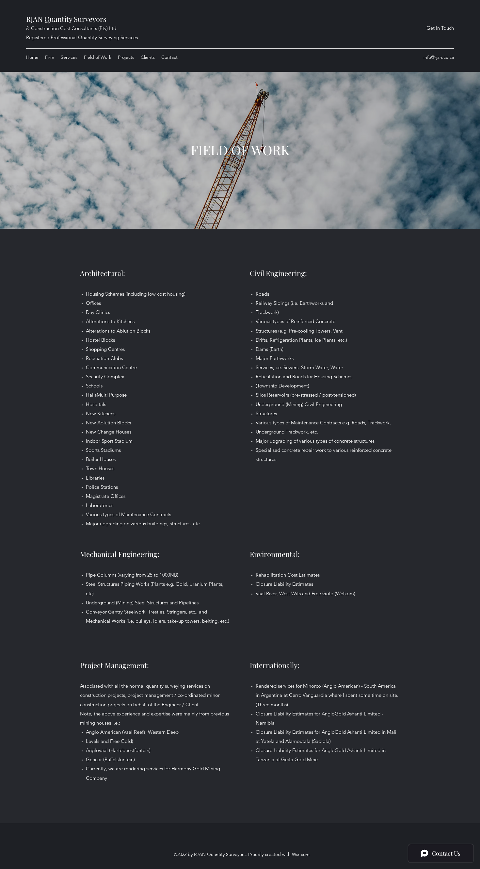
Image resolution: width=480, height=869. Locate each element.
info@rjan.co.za (439, 57)
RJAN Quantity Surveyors (66, 19)
